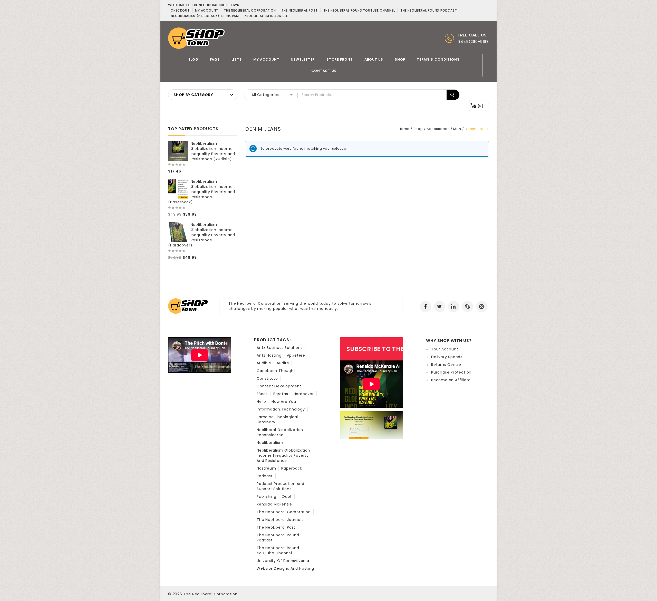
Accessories (438, 128)
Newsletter (303, 59)
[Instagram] (481, 306)
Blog (193, 59)
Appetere (296, 355)
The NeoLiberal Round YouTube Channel (278, 550)
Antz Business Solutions (280, 347)
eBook (262, 393)
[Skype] (467, 306)
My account (206, 10)
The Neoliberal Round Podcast (428, 10)
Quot (287, 496)
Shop (400, 59)
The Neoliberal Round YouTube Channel (359, 10)
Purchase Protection (451, 372)
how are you (284, 401)
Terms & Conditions (438, 59)
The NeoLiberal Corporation (284, 511)
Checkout (180, 10)
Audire (283, 363)
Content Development (279, 386)
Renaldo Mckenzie (274, 504)
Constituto (267, 378)
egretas (280, 393)
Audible (264, 363)
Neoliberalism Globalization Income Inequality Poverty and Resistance (283, 455)
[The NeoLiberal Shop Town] (196, 37)
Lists (236, 59)
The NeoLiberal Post (276, 527)
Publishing (266, 496)
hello (261, 401)
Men (457, 128)
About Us (373, 59)
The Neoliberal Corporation (250, 10)
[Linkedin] (453, 306)
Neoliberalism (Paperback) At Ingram (205, 16)
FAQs (215, 59)
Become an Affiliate (451, 380)
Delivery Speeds (446, 356)
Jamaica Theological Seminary (277, 419)
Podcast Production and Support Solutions (280, 486)
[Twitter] (439, 306)
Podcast (265, 476)
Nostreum (266, 468)
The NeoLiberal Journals (280, 519)
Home (404, 128)
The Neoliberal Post (300, 10)
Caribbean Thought (276, 370)
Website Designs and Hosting (285, 568)
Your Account (444, 349)
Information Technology (281, 409)
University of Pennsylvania (283, 560)
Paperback (291, 468)
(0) (481, 106)
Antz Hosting (269, 355)
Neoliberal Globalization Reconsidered (280, 432)
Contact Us (324, 70)
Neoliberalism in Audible (266, 16)
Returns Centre (446, 364)
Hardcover (304, 393)
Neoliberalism (270, 442)
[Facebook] (425, 306)
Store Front (339, 59)
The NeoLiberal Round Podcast (278, 537)
